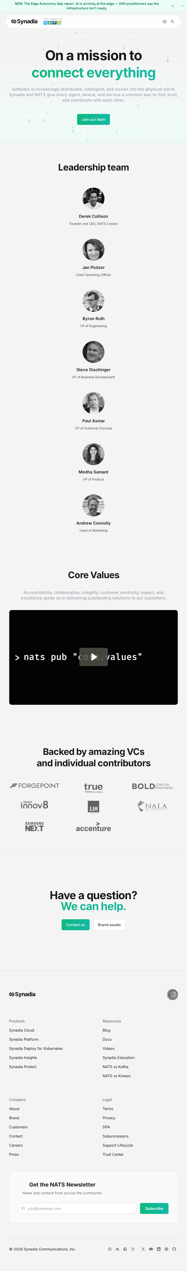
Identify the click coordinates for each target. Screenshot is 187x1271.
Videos (108, 1048)
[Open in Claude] (117, 1249)
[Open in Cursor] (125, 1249)
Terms (108, 1108)
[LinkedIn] (158, 1249)
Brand (14, 1118)
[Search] (172, 21)
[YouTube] (151, 1249)
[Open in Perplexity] (133, 1249)
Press (13, 1154)
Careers (16, 1145)
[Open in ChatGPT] (109, 1249)
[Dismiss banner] (182, 6)
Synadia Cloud (21, 1030)
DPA (106, 1127)
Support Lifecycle (118, 1145)
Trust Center (113, 1154)
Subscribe (154, 1208)
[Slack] (166, 1249)
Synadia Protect (22, 1066)
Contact (16, 1136)
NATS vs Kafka (115, 1066)
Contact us (75, 924)
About (14, 1108)
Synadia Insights (23, 1057)
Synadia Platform (24, 1039)
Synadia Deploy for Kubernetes (36, 1048)
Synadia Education (119, 1057)
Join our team (93, 119)
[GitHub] (174, 1249)
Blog (106, 1030)
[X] (143, 1249)
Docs (107, 1039)
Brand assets (109, 924)
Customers (18, 1127)
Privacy (109, 1118)
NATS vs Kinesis (116, 1076)
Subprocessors (115, 1136)
